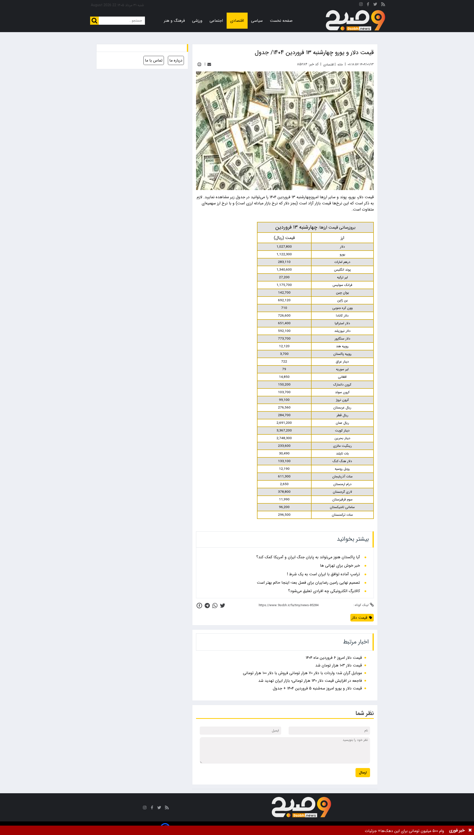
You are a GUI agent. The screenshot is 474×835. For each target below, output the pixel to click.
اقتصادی (237, 21)
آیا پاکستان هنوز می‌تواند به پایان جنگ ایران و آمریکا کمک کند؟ (308, 557)
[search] (94, 21)
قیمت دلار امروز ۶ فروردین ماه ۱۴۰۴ (334, 658)
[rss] (383, 5)
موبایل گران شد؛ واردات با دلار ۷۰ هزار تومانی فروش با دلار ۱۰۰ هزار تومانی (302, 673)
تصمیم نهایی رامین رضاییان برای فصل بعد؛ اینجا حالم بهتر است (308, 582)
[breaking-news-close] (470, 830)
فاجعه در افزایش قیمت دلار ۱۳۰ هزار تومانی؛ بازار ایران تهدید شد (310, 681)
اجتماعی (216, 21)
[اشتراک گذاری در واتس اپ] (215, 605)
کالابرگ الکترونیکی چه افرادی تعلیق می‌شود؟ (324, 591)
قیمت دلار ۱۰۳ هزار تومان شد (338, 665)
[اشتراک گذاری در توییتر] (222, 605)
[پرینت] (199, 64)
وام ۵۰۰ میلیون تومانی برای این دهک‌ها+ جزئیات (404, 831)
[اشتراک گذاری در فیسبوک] (199, 605)
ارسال (363, 772)
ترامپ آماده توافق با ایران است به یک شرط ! (323, 574)
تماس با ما (153, 60)
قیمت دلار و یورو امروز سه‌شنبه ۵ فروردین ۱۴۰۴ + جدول (317, 688)
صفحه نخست (281, 21)
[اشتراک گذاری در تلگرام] (207, 605)
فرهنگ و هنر (174, 21)
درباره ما (175, 60)
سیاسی (257, 21)
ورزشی (197, 21)
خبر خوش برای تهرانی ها (340, 565)
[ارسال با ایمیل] (209, 64)
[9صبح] (355, 20)
